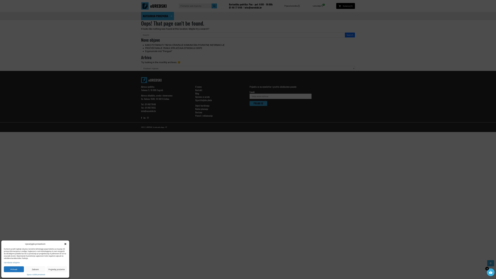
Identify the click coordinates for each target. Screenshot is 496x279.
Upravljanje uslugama (12, 262)
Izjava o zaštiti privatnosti (36, 274)
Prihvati (13, 269)
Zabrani (35, 269)
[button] (65, 244)
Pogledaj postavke (56, 269)
